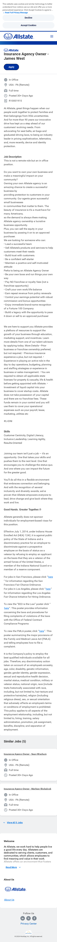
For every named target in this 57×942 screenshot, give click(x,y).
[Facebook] (34, 918)
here (50, 576)
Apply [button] (11, 67)
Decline (28, 17)
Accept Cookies (28, 25)
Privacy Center (29, 923)
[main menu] (52, 36)
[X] (28, 918)
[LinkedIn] (22, 918)
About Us (9, 899)
